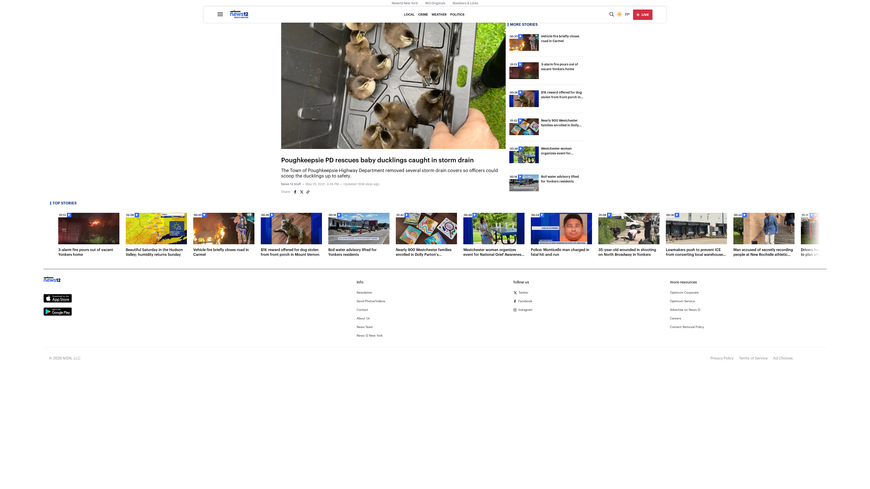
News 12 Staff (291, 184)
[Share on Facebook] (295, 192)
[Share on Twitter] (301, 192)
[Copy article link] (308, 192)
